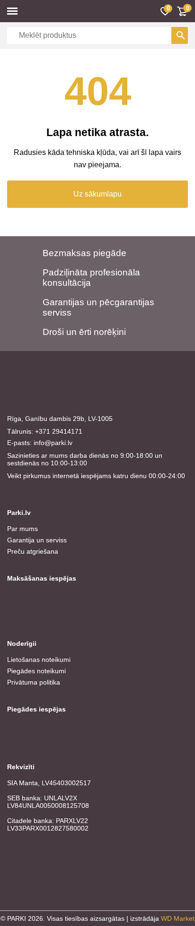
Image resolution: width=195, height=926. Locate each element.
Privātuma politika (33, 682)
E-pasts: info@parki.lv (39, 442)
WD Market (178, 918)
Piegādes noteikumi (36, 671)
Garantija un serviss (37, 540)
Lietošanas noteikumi (39, 659)
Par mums (22, 528)
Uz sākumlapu (97, 194)
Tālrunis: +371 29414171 (44, 431)
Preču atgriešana (32, 551)
